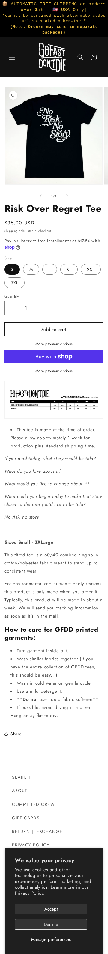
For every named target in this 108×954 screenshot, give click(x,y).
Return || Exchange (37, 831)
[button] (12, 57)
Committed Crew (33, 804)
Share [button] (16, 734)
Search (21, 777)
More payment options (54, 344)
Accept (51, 909)
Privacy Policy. (30, 893)
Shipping (11, 231)
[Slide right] (67, 195)
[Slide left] (40, 195)
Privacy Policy (31, 845)
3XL (14, 283)
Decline (51, 924)
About (20, 791)
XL (69, 269)
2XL (90, 269)
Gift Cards (26, 818)
